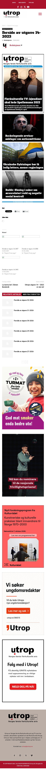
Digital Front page (12, 25)
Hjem (3, 25)
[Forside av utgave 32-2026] (7, 302)
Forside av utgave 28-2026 (24, 341)
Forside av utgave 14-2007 (10, 249)
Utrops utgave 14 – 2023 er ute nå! (34, 286)
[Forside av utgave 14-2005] (11, 261)
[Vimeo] (32, 755)
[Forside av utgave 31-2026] (7, 313)
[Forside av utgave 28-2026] (7, 343)
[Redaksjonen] (6, 45)
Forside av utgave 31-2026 (24, 310)
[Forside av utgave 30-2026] (7, 323)
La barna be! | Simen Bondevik (10, 286)
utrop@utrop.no (27, 746)
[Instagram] (20, 755)
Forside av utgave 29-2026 (24, 331)
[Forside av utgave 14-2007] (11, 240)
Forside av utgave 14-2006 (30, 249)
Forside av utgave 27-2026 (24, 351)
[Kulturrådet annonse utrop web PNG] (23, 567)
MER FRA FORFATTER (31, 294)
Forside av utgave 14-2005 (10, 269)
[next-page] (26, 362)
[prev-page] (23, 362)
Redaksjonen (8, 40)
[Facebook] (14, 755)
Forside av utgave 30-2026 (24, 321)
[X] (26, 755)
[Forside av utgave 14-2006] (31, 240)
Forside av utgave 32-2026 (24, 300)
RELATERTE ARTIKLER (12, 294)
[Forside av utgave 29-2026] (7, 333)
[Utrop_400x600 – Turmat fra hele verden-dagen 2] (23, 429)
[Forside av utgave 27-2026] (7, 354)
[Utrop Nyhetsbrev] (23, 701)
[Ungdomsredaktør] (23, 634)
